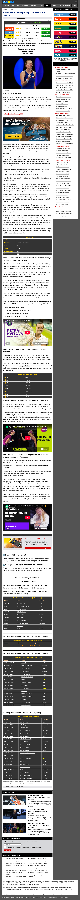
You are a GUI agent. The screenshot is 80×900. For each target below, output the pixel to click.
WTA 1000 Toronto (24, 764)
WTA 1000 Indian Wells (23, 606)
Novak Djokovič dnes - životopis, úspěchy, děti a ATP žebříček (39, 797)
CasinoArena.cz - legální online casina (37, 858)
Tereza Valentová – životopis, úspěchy (64, 138)
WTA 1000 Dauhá (24, 736)
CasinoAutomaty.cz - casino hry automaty (38, 863)
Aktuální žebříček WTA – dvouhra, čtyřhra (64, 85)
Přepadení (31, 51)
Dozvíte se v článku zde (34, 570)
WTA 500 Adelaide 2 (26, 665)
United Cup (24, 663)
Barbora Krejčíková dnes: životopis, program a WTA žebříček (37, 811)
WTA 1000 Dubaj (25, 674)
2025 (20, 581)
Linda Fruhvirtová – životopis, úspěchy (64, 127)
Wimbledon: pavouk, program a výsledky (64, 75)
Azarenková (27, 419)
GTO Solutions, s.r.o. (64, 897)
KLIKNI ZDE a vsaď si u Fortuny (37, 548)
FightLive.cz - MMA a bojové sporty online (15, 858)
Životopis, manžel (24, 49)
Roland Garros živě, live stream (62, 101)
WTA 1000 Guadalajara (25, 775)
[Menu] (75, 2)
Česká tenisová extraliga (26, 778)
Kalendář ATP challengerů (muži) (63, 92)
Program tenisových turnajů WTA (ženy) (64, 82)
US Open (19, 628)
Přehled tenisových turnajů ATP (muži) (64, 87)
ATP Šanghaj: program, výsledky (63, 202)
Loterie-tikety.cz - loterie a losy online (37, 865)
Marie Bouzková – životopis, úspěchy (64, 129)
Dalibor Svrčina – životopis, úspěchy (63, 157)
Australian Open (25, 668)
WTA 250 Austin (21, 603)
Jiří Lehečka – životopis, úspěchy (63, 150)
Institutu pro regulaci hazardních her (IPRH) (55, 882)
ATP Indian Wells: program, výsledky (63, 185)
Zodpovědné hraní (10, 884)
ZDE (18, 254)
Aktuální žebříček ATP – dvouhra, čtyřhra (64, 89)
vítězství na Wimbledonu (41, 266)
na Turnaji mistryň (16, 274)
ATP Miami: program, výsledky (62, 187)
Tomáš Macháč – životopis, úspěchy (63, 148)
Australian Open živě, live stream (63, 99)
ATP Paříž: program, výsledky (62, 204)
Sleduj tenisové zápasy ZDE (13, 114)
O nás (3, 897)
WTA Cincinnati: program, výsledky (63, 180)
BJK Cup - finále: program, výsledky (63, 211)
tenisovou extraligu (43, 146)
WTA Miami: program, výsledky (62, 171)
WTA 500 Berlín (25, 688)
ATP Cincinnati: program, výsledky (63, 199)
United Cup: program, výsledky (62, 209)
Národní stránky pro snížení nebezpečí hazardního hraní (59, 894)
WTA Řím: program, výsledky (62, 176)
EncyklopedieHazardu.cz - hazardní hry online (39, 861)
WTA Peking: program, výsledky (62, 183)
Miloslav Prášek (21, 18)
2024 (25, 581)
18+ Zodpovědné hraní (52, 897)
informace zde (31, 783)
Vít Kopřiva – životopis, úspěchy (62, 155)
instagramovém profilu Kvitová (24, 497)
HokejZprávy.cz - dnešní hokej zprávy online (15, 863)
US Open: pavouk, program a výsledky (64, 78)
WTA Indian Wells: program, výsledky (64, 169)
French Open (24, 685)
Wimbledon (20, 626)
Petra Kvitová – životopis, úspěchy (63, 115)
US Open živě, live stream (61, 106)
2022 (34, 581)
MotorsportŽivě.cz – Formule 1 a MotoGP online (16, 865)
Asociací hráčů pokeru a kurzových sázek (30, 884)
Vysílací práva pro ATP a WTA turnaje (64, 108)
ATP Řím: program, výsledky (62, 195)
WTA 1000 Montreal (26, 693)
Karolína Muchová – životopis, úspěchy (64, 120)
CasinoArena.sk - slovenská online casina (38, 870)
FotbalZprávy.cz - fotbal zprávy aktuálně (14, 861)
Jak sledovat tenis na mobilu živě (63, 110)
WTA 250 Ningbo (25, 702)
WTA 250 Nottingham (22, 623)
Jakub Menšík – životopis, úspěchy (63, 152)
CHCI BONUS (46, 28)
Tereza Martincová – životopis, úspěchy (64, 134)
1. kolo (41, 603)
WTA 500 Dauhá (25, 671)
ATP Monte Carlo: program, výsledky (63, 190)
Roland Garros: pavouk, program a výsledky (65, 73)
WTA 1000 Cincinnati (26, 696)
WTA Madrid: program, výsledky (62, 173)
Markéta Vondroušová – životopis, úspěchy (65, 124)
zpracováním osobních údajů (19, 847)
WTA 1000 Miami (21, 609)
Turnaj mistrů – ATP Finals (61, 164)
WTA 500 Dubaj (24, 733)
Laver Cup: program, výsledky (62, 216)
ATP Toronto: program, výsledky (62, 197)
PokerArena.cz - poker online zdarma (14, 868)
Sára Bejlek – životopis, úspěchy (63, 141)
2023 (29, 581)
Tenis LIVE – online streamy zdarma (63, 96)
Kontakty (8, 897)
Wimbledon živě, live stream (62, 103)
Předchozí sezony (27, 53)
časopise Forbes (24, 366)
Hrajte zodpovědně (6, 781)
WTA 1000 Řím (21, 614)
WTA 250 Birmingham (25, 755)
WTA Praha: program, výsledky (62, 166)
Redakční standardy (15, 897)
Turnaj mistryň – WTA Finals (62, 162)
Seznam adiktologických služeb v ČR (32, 894)
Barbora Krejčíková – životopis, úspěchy (64, 117)
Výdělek (23, 51)
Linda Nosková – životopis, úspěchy (63, 131)
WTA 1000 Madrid (21, 612)
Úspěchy (34, 49)
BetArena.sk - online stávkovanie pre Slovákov (16, 870)
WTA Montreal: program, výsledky (63, 178)
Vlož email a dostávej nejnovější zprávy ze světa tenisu (20, 841)
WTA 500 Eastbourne (25, 758)
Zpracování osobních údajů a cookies (38, 897)
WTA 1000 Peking (26, 705)
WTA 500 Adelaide (24, 722)
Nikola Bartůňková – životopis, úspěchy (64, 143)
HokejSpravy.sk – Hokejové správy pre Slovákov (16, 876)
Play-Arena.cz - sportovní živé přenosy (37, 868)
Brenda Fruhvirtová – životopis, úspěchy (64, 136)
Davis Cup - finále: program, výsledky (64, 213)
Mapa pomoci (43, 894)
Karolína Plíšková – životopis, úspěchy (64, 122)
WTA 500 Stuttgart (24, 747)
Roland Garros (20, 617)
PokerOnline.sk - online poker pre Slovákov (38, 872)
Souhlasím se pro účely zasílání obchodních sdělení (24, 847)
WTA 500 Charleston (25, 744)
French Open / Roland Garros (27, 753)
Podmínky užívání (25, 897)
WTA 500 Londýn (21, 620)
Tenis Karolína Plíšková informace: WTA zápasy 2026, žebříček (38, 825)
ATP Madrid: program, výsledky (62, 192)
